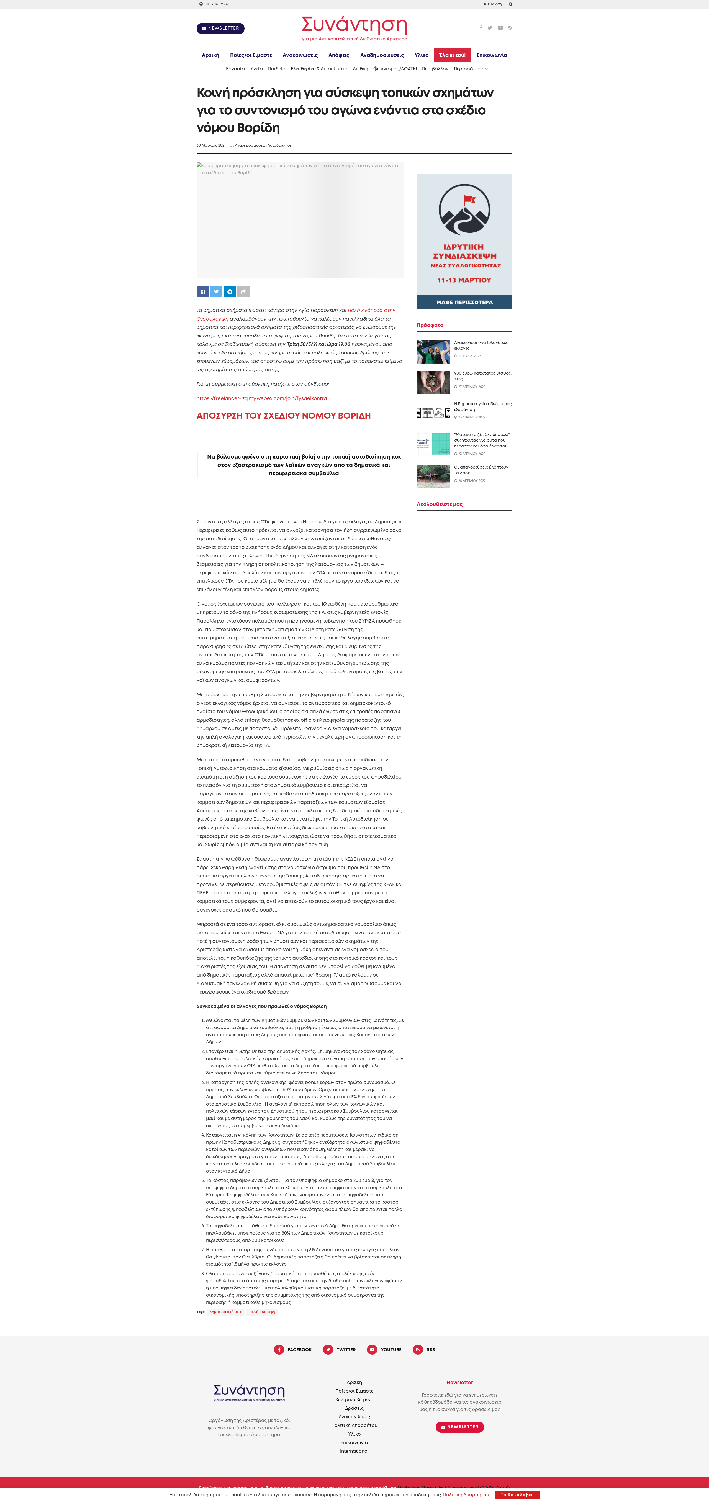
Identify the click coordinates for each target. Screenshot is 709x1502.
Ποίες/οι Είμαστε (251, 55)
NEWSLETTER (223, 28)
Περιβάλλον (435, 69)
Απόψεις (339, 55)
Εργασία (235, 69)
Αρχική (210, 55)
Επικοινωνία (492, 55)
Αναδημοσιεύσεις (382, 55)
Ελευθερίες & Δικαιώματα (319, 69)
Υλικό (422, 55)
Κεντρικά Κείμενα (354, 1400)
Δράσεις (354, 1408)
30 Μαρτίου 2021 (211, 145)
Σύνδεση (494, 4)
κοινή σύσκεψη (262, 1312)
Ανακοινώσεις (300, 55)
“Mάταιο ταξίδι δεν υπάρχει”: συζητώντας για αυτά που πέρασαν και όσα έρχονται (482, 440)
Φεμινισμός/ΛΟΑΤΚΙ (395, 69)
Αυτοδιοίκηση (280, 145)
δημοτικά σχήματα (226, 1312)
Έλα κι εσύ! (453, 55)
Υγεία (256, 69)
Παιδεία (277, 69)
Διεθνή (360, 69)
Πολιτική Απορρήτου (354, 1426)
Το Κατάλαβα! (517, 1495)
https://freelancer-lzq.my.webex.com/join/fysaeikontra (262, 399)
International (217, 4)
